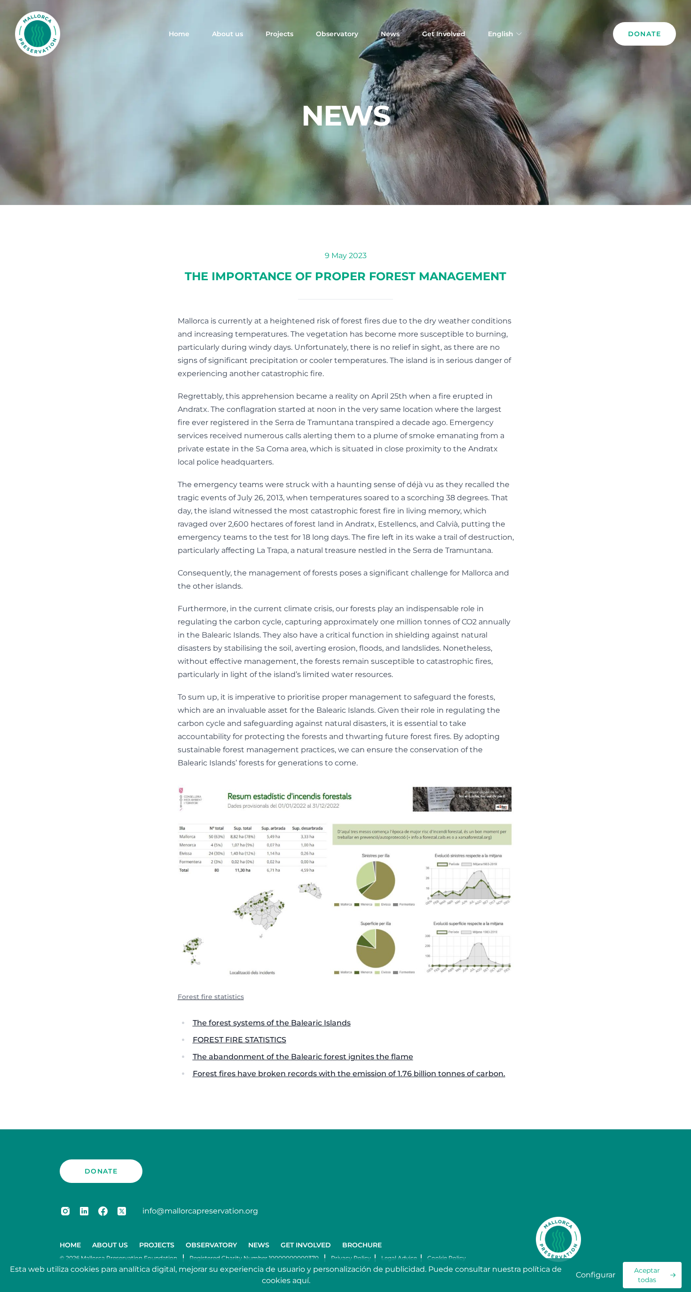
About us (227, 34)
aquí (300, 1280)
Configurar (595, 1274)
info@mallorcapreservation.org (200, 1210)
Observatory (337, 34)
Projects (279, 34)
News (390, 34)
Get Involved (443, 34)
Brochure (362, 1245)
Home (179, 34)
